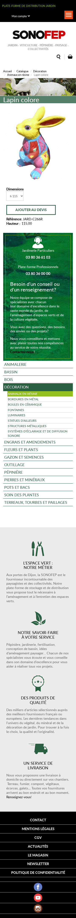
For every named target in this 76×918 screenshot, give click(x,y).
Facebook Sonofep (38, 887)
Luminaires (16, 415)
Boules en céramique (25, 404)
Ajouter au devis (31, 209)
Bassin (11, 371)
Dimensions (15, 189)
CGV (38, 837)
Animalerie (15, 364)
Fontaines (16, 410)
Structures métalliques (27, 426)
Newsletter (38, 863)
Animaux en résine (18, 75)
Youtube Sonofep (38, 898)
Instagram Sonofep (38, 908)
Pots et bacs (17, 487)
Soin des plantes (21, 494)
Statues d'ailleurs (22, 420)
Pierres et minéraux (24, 479)
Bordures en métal (23, 399)
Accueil (7, 71)
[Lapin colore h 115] (36, 143)
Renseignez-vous (18, 797)
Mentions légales (38, 828)
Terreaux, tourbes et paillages (35, 502)
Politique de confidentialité (38, 872)
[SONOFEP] (38, 34)
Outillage (14, 464)
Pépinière (13, 472)
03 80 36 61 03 (38, 257)
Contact (38, 819)
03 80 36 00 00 (38, 273)
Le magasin (38, 855)
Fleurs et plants (21, 449)
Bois (8, 379)
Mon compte (19, 16)
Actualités (38, 846)
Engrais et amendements (30, 442)
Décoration (39, 71)
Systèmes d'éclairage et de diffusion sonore (38, 433)
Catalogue (22, 71)
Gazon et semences (24, 457)
